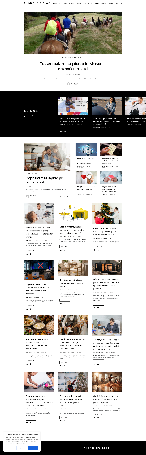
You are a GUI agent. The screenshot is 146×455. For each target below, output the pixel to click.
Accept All (33, 448)
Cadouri (70, 57)
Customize (11, 448)
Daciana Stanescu (75, 83)
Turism (82, 57)
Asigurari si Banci (31, 173)
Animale (64, 57)
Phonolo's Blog (37, 3)
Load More (71, 430)
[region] (22, 442)
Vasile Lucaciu (96, 127)
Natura (76, 57)
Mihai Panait (62, 124)
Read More (30, 250)
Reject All (22, 448)
